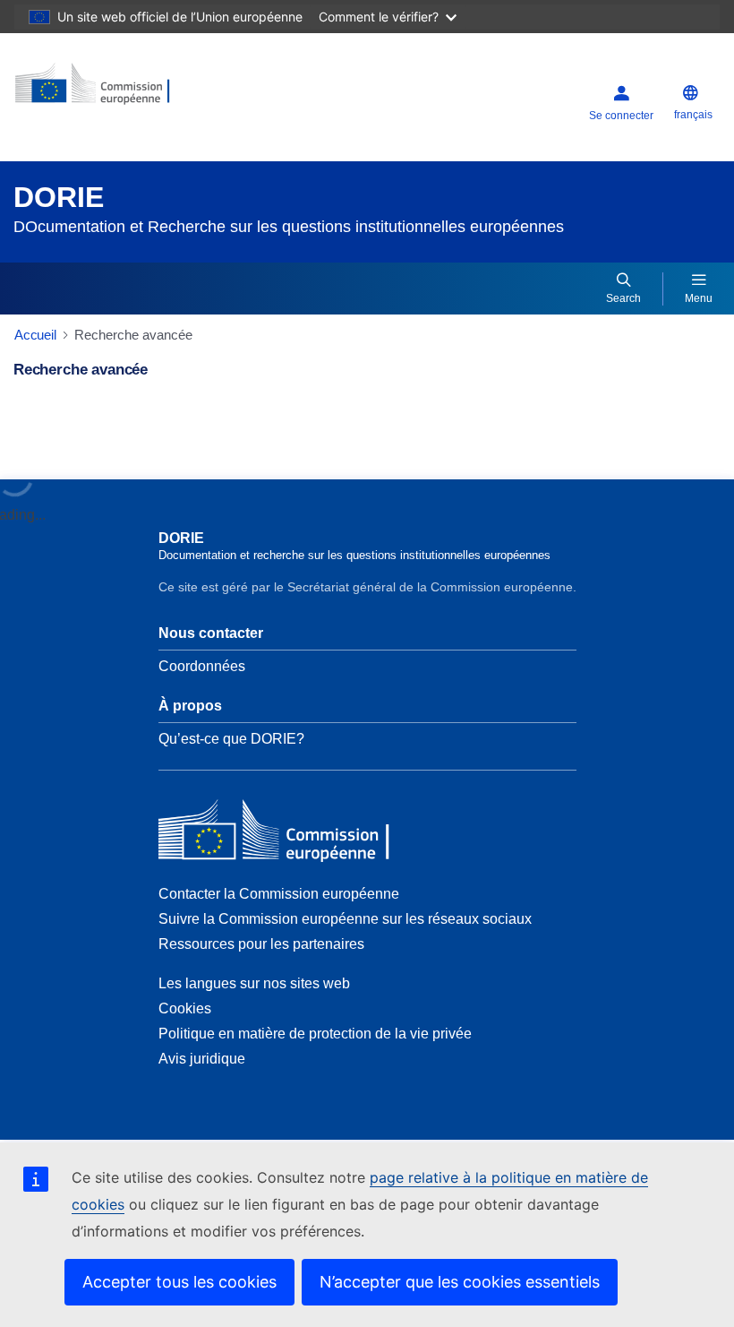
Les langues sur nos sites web (254, 983)
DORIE (58, 197)
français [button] (693, 114)
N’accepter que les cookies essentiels (460, 1281)
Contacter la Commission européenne (278, 893)
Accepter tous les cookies (179, 1281)
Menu (699, 298)
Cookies (184, 1008)
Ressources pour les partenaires (261, 944)
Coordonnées (201, 666)
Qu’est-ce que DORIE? (231, 738)
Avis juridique (201, 1058)
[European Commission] (122, 90)
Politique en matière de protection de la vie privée (315, 1033)
